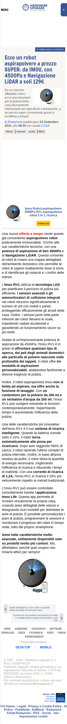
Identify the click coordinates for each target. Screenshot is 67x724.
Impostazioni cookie (33, 716)
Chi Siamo (7, 706)
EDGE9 (21, 633)
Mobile (46, 647)
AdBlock (38, 709)
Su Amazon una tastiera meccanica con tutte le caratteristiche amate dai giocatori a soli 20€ (35, 618)
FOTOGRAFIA (36, 633)
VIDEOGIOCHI (38, 629)
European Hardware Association (49, 698)
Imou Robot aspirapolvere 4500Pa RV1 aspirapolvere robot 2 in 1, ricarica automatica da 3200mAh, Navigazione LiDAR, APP (43, 215)
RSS (36, 713)
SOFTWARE (56, 629)
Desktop (23, 647)
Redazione (53, 709)
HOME (7, 629)
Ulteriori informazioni (17, 677)
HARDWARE (21, 629)
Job (55, 713)
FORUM (62, 633)
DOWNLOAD (7, 633)
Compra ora (43, 223)
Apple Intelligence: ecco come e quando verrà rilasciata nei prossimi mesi (29, 609)
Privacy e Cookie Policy (45, 706)
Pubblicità (22, 709)
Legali (21, 706)
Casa (45, 125)
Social (46, 713)
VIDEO (50, 633)
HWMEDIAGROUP (34, 637)
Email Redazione (19, 713)
